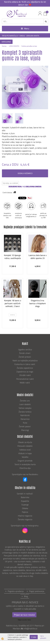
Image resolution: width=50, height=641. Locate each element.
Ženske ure (25, 400)
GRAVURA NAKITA (32, 35)
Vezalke (25, 456)
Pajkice (25, 512)
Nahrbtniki (25, 415)
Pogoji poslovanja (36, 591)
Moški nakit (25, 382)
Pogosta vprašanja (16, 591)
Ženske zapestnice (25, 367)
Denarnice (25, 419)
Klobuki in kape (25, 453)
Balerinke (25, 497)
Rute (25, 422)
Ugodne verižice (25, 349)
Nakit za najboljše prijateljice (25, 360)
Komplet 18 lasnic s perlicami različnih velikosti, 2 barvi (12, 303)
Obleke (25, 508)
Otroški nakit (25, 375)
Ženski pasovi (25, 426)
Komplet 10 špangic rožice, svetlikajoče (12, 257)
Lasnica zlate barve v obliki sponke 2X (37, 257)
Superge (25, 504)
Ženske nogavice (25, 519)
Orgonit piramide (25, 460)
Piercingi (25, 430)
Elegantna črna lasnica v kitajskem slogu (37, 303)
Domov (4, 46)
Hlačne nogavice (25, 515)
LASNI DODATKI (14, 46)
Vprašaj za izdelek (10, 183)
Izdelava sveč (25, 449)
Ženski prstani (25, 356)
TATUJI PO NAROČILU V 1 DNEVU (13, 35)
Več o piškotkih (43, 637)
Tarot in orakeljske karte (25, 464)
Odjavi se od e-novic (24, 620)
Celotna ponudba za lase (29, 46)
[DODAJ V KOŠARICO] (12, 254)
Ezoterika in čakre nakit (25, 364)
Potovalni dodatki (25, 445)
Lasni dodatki (25, 404)
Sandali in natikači (25, 493)
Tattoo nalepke (25, 408)
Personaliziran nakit (25, 378)
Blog (26, 596)
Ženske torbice (25, 411)
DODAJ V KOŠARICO (25, 173)
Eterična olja (25, 468)
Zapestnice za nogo (25, 371)
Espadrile (25, 501)
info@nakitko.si (30, 628)
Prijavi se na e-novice (24, 614)
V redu (33, 637)
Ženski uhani (25, 353)
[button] (45, 88)
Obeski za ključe (25, 442)
